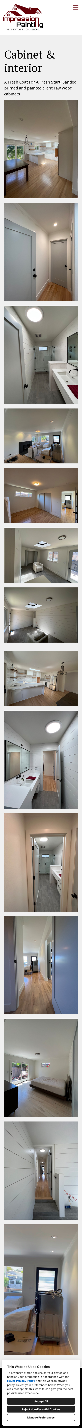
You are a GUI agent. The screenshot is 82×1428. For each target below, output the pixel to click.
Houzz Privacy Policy (21, 1380)
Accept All (41, 1401)
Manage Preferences (41, 1417)
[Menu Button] (76, 7)
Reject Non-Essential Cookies (41, 1409)
